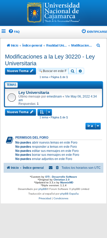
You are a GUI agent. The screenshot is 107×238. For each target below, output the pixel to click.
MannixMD (66, 182)
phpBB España (69, 193)
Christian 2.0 (62, 179)
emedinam (54, 96)
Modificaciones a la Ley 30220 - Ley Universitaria (50, 60)
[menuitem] (14, 32)
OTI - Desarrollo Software (61, 176)
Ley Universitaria (33, 93)
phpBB (42, 189)
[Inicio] (53, 13)
